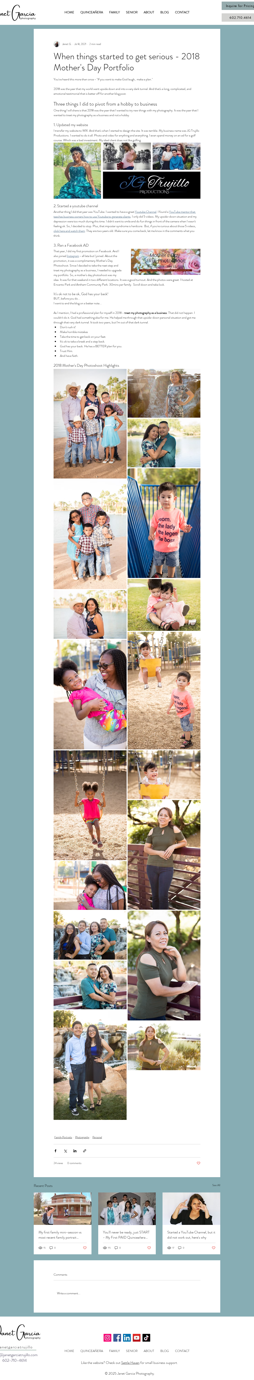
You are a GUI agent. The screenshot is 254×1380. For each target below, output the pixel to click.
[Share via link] (85, 1151)
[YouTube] (136, 1338)
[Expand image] (90, 423)
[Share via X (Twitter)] (65, 1151)
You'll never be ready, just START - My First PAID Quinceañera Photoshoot (126, 1235)
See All (216, 1185)
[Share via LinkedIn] (75, 1151)
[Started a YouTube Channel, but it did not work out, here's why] (191, 1208)
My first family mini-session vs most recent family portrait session (60, 1235)
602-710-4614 (14, 1360)
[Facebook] (117, 1338)
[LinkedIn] (127, 1338)
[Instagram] (107, 1338)
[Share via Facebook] (55, 1151)
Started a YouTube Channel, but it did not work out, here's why (191, 1235)
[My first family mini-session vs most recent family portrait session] (62, 1208)
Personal (97, 1137)
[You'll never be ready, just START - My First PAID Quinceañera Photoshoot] (127, 1208)
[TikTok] (146, 1338)
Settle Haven (130, 1362)
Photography (82, 1137)
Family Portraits (63, 1137)
